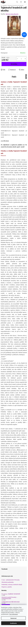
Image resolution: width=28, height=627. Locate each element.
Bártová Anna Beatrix (12, 14)
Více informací (13, 614)
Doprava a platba (7, 587)
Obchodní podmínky (8, 582)
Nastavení (13, 618)
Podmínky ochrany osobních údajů (12, 584)
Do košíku (14, 64)
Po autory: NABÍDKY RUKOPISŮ (11, 594)
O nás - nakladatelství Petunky (11, 580)
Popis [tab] (14, 76)
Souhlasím (13, 623)
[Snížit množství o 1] (17, 59)
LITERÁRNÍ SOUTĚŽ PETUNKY (11, 602)
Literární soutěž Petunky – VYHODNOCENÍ (9, 598)
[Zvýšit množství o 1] (25, 59)
